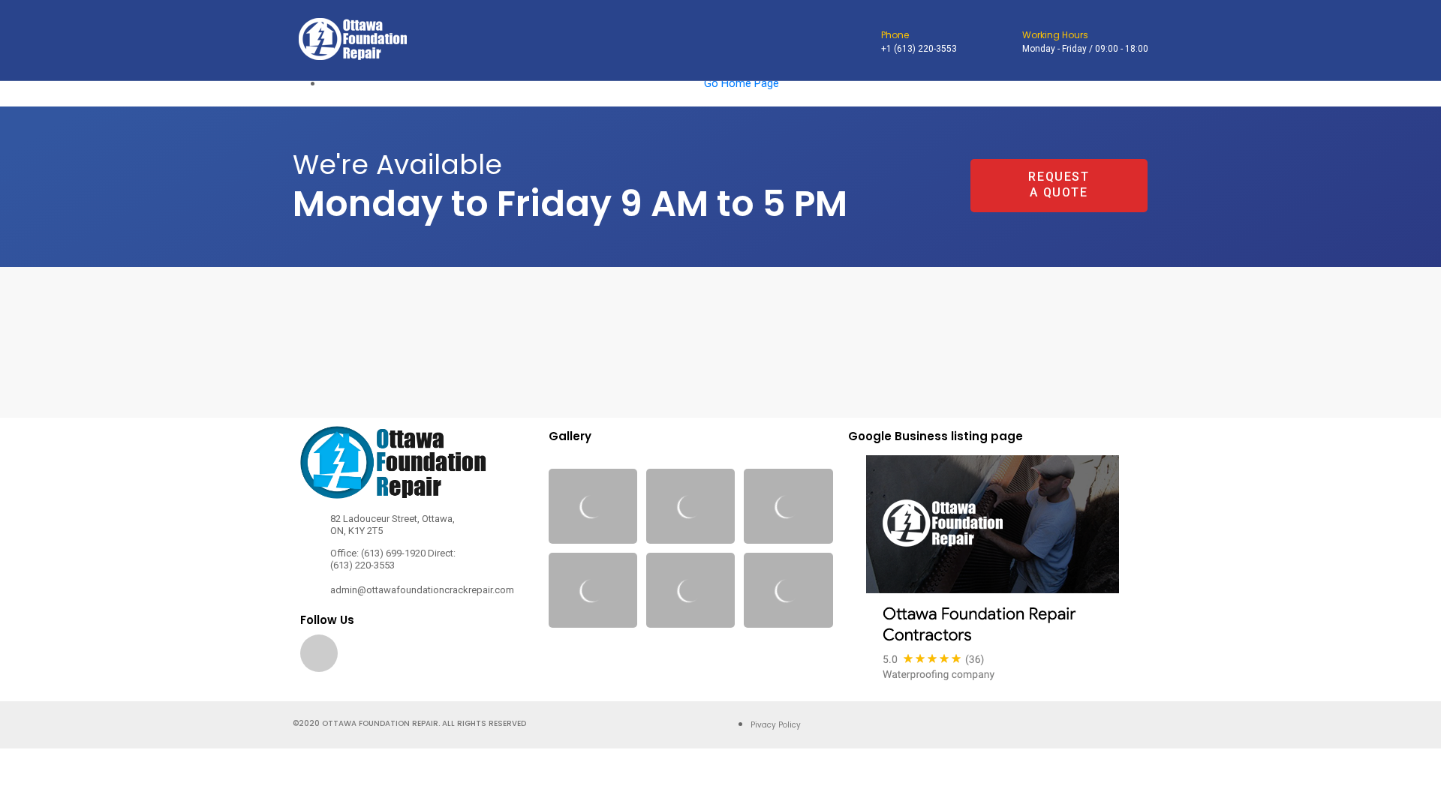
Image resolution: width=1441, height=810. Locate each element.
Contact (686, 97)
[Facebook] (319, 653)
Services (404, 97)
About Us (499, 97)
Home (320, 97)
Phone (895, 34)
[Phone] (865, 42)
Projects (594, 97)
